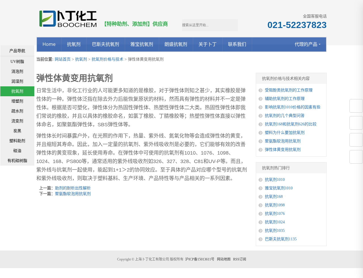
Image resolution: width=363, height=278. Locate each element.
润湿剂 (17, 81)
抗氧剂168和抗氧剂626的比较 (290, 124)
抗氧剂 (74, 44)
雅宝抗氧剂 (141, 44)
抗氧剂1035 (275, 230)
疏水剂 (17, 111)
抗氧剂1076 (275, 213)
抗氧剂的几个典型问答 (285, 116)
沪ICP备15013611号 (199, 259)
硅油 (17, 151)
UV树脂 (17, 61)
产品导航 (17, 51)
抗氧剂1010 (275, 180)
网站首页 (63, 59)
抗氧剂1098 (275, 205)
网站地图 (224, 259)
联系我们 (237, 44)
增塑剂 (17, 101)
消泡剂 (17, 71)
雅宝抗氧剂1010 (279, 188)
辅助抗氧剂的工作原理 (285, 99)
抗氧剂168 (274, 196)
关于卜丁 (208, 44)
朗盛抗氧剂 (175, 44)
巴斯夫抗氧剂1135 (281, 239)
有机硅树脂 (17, 161)
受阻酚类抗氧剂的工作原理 (289, 90)
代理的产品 (306, 44)
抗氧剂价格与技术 (107, 59)
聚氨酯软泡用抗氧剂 (73, 194)
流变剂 (17, 121)
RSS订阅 (239, 259)
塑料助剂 (17, 141)
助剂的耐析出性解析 (73, 188)
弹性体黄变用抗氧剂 (283, 149)
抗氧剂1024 (275, 222)
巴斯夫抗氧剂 (105, 44)
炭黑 (17, 131)
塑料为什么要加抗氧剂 (285, 133)
